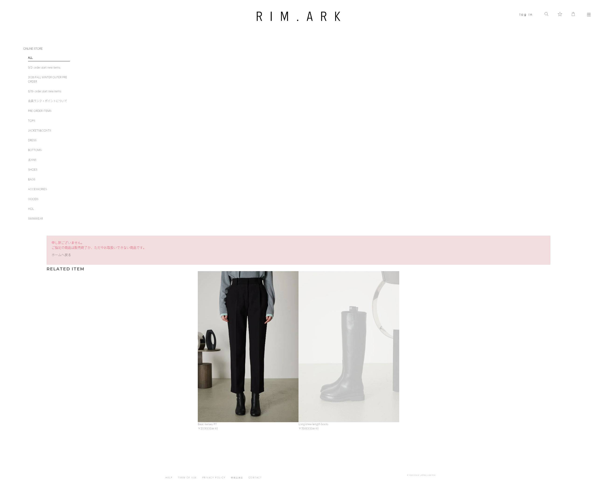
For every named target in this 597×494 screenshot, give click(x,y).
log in (526, 14)
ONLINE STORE (33, 48)
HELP (169, 478)
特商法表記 (237, 478)
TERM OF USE (187, 478)
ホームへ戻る (61, 255)
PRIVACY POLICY (214, 478)
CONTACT (255, 478)
